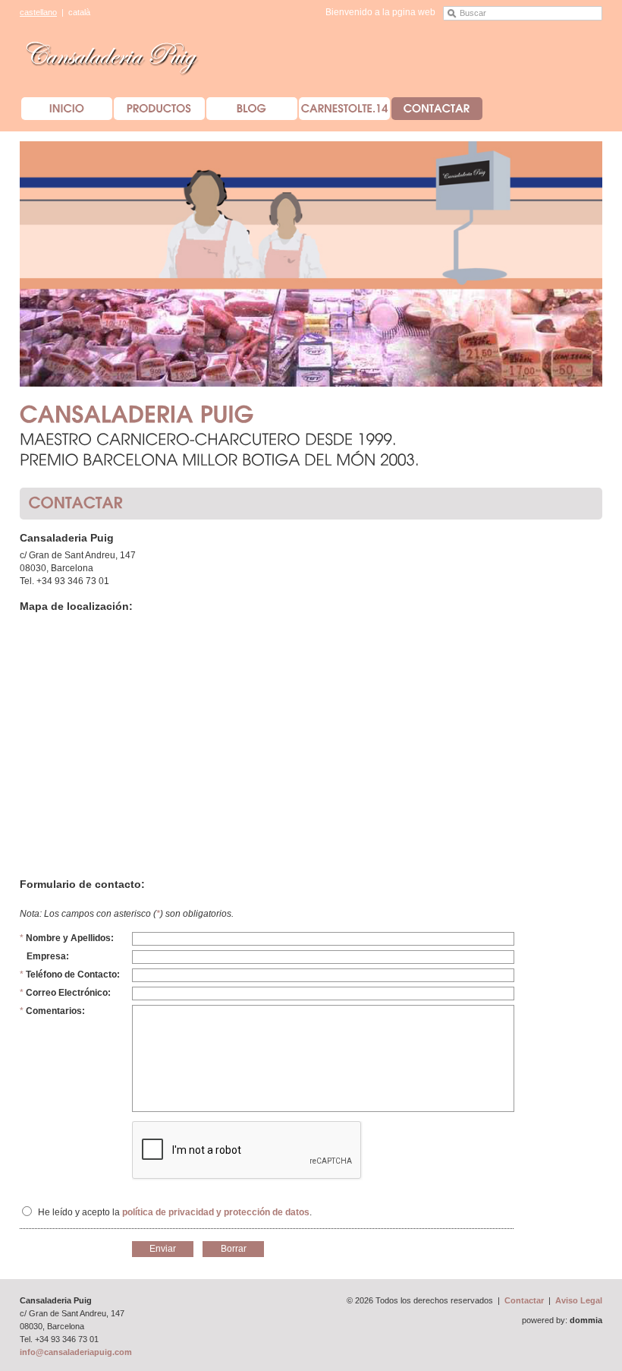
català (79, 12)
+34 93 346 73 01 (72, 581)
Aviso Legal (578, 1300)
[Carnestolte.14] (344, 108)
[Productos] (159, 108)
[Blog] (251, 108)
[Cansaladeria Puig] (113, 55)
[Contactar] (436, 108)
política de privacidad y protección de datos (215, 1212)
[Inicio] (66, 108)
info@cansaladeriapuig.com (76, 1352)
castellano (38, 12)
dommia (586, 1320)
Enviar (162, 1248)
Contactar (524, 1300)
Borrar (234, 1248)
